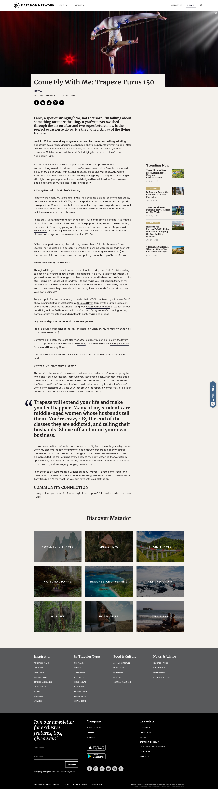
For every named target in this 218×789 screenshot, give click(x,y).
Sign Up (134, 405)
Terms (112, 411)
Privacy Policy (124, 411)
